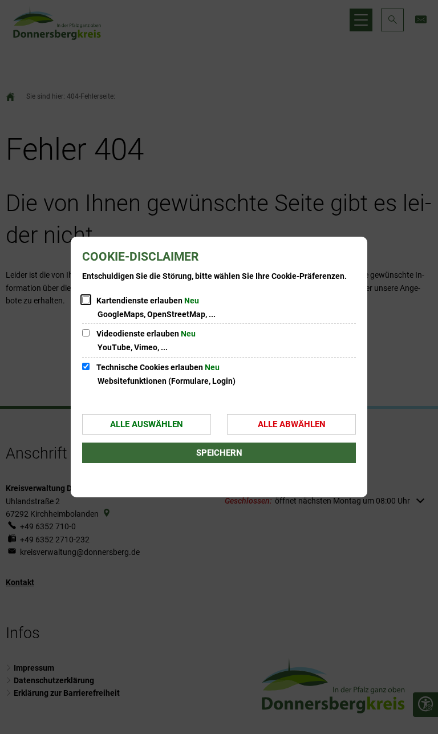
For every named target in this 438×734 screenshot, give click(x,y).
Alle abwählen (292, 424)
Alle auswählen (146, 424)
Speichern (219, 453)
